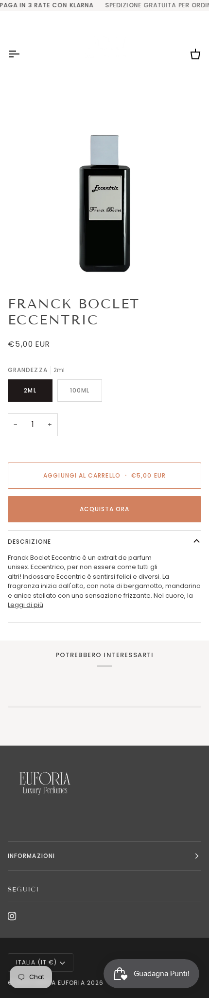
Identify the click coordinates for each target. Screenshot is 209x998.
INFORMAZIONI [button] (31, 856)
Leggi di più (25, 604)
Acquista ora (105, 509)
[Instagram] (12, 916)
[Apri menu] (22, 54)
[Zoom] (104, 193)
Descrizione (29, 541)
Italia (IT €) (36, 962)
